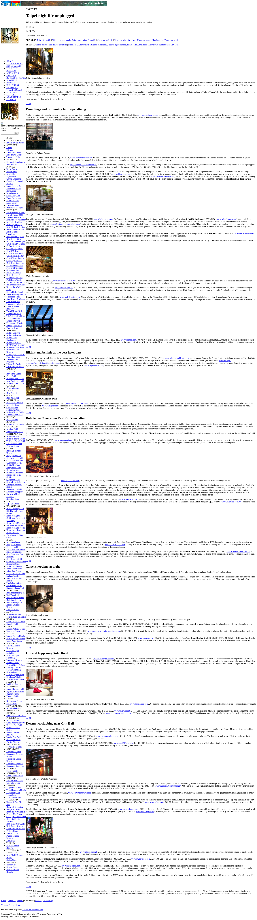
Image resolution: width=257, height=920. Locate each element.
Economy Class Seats (15, 354)
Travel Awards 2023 (15, 217)
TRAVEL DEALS (14, 90)
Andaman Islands (13, 542)
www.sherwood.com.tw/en (77, 403)
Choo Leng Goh (13, 196)
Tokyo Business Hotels (16, 617)
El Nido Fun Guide (14, 725)
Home (3, 900)
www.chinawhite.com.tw (81, 158)
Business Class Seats (15, 347)
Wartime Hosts (12, 328)
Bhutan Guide (12, 419)
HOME (9, 61)
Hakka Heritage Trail (15, 508)
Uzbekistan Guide (14, 443)
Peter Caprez (11, 171)
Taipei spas (76, 40)
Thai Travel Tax (13, 301)
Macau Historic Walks (15, 638)
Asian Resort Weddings (11, 233)
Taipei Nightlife (13, 792)
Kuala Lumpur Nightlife (12, 651)
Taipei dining (41, 45)
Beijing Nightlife (13, 455)
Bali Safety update (14, 602)
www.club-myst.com (145, 811)
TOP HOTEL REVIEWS (12, 69)
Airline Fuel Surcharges (11, 339)
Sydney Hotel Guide (15, 412)
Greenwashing (12, 270)
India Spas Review (14, 566)
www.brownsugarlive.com (79, 793)
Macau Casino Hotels (15, 636)
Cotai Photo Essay (14, 641)
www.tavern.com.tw (122, 711)
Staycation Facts (13, 297)
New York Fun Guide (15, 381)
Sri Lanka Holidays (14, 780)
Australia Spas (12, 405)
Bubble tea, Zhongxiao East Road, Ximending (87, 45)
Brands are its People (15, 143)
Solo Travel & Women (15, 299)
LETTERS (11, 95)
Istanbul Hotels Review (12, 846)
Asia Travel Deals (14, 155)
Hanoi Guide (11, 865)
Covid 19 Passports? (15, 253)
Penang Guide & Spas (15, 665)
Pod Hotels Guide (14, 280)
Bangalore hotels (13, 544)
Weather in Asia (13, 157)
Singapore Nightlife (14, 763)
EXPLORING (12, 85)
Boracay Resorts (13, 720)
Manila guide (157, 40)
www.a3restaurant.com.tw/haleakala (65, 224)
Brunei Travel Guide (15, 424)
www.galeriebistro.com (70, 297)
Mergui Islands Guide (15, 689)
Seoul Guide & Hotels (15, 622)
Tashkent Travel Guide (16, 441)
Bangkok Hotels (13, 809)
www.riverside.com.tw (231, 502)
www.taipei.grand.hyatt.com (177, 358)
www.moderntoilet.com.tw (238, 551)
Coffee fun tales (13, 246)
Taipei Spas (11, 795)
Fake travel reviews (14, 265)
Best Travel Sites (13, 239)
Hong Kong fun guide (141, 40)
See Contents (12, 771)
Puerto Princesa (13, 742)
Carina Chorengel (13, 179)
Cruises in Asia (12, 388)
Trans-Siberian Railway (12, 307)
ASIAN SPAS (12, 73)
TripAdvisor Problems (15, 316)
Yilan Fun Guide (13, 797)
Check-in (12, 900)
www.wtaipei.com (50, 406)
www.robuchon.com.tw (226, 219)
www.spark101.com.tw (123, 743)
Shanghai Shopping (14, 492)
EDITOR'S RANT (14, 63)
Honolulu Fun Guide (15, 378)
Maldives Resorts (13, 684)
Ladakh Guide (12, 576)
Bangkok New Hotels (15, 812)
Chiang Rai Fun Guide (16, 816)
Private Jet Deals (13, 364)
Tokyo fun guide (172, 40)
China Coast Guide (14, 460)
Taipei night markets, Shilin (120, 45)
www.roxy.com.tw (146, 638)
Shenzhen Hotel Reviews (13, 495)
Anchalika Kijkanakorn (11, 175)
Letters (9, 147)
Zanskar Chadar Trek (15, 588)
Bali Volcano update (15, 236)
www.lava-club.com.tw (154, 802)
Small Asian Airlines (15, 366)
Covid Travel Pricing (15, 258)
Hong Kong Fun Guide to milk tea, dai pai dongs (15, 518)
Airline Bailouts (13, 333)
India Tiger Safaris (14, 569)
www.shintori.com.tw (64, 288)
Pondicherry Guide (14, 583)
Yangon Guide (12, 696)
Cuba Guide (11, 376)
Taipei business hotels (61, 40)
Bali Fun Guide (13, 595)
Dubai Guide (11, 860)
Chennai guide (12, 547)
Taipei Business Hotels (16, 790)
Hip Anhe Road (140, 45)
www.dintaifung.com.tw (148, 115)
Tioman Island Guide (15, 679)
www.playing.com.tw (89, 852)
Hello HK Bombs (13, 273)
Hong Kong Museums (15, 523)
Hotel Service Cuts (14, 275)
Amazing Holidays (14, 224)
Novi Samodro (12, 200)
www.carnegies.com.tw (104, 659)
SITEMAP (11, 99)
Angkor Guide (12, 429)
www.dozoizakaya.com (245, 233)
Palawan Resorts (13, 739)
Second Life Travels (14, 292)
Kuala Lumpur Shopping (12, 656)
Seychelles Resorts (14, 747)
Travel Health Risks (14, 311)
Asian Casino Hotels (15, 229)
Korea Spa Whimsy (14, 277)
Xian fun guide (12, 499)
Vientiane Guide (13, 631)
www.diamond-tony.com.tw (163, 176)
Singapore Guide (13, 751)
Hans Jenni (11, 191)
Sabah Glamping (13, 670)
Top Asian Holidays (14, 304)
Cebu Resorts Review (15, 723)
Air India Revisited (14, 222)
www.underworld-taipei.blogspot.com (104, 631)
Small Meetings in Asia (16, 294)
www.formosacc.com (139, 704)
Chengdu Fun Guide (15, 458)
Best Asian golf (12, 398)
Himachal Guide (13, 564)
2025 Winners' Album (15, 212)
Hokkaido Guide (13, 614)
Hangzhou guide (13, 470)
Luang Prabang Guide (15, 629)
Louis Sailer (11, 203)
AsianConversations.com (32, 910)
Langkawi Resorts (14, 660)
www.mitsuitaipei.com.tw (64, 281)
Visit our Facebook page (11, 905)
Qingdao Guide (13, 480)
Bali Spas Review (14, 600)
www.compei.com (129, 340)
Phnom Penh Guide (14, 431)
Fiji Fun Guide (12, 504)
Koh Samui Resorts (14, 826)
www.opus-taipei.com (70, 480)
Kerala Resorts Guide (15, 573)
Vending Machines (14, 325)
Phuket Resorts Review (12, 837)
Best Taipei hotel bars (58, 45)
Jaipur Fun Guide (13, 571)
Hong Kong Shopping (15, 528)
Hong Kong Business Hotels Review (15, 531)
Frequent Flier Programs (12, 360)
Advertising (48, 900)
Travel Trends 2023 (14, 215)
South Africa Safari (14, 776)
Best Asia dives (12, 393)
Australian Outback (14, 403)
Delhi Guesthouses (14, 552)
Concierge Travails (14, 261)
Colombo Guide (13, 783)
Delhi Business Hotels (15, 549)
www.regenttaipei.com (93, 365)
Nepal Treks (11, 703)
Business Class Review (12, 351)
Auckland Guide (13, 708)
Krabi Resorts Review (15, 828)
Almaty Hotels (12, 436)
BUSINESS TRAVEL (16, 78)
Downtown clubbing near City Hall (163, 45)
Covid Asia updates (14, 248)
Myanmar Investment (15, 691)
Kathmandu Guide (14, 701)
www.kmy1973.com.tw (115, 544)
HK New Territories (14, 525)
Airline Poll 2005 (13, 342)
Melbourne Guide (13, 410)
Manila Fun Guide (14, 737)
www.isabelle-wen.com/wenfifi (83, 165)
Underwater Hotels (14, 323)
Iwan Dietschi (12, 193)
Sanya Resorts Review (16, 482)
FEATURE (11, 75)
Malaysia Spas (12, 662)
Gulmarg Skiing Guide (16, 561)
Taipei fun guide (44, 40)
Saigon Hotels (12, 867)
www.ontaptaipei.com (63, 440)
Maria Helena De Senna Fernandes (13, 187)
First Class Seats (13, 357)
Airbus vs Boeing (13, 335)
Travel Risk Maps (13, 313)
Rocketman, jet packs (15, 282)
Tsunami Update (13, 318)
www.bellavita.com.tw (103, 219)
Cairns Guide (12, 407)
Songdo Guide (12, 624)
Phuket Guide (12, 833)
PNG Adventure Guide (16, 715)
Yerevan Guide (12, 446)
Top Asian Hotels (13, 152)
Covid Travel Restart (15, 256)
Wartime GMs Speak (15, 208)
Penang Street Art (13, 667)
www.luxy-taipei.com (71, 866)
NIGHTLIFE (12, 87)
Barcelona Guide (13, 374)
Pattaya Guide (12, 831)
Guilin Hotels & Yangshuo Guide (13, 466)
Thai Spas (10, 841)
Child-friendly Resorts (15, 244)
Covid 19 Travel (13, 251)
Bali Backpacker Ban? (15, 593)
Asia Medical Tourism (15, 227)
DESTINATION (13, 66)
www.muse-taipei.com (140, 859)
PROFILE (10, 83)
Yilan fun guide (89, 40)
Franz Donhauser (13, 198)
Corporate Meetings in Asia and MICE (15, 163)
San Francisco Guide (15, 383)
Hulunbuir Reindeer (14, 472)
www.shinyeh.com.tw (121, 174)
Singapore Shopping (15, 766)
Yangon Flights (12, 694)
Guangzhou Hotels (14, 463)
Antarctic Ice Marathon (16, 220)
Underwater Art (13, 321)
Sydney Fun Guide (14, 415)
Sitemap (9, 150)
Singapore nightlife (122, 40)
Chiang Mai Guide (14, 814)
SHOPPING (11, 80)
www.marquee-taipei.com (107, 736)
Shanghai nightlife (105, 40)
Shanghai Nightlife (14, 489)
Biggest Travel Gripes (15, 241)
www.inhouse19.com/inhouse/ (168, 786)
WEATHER (11, 92)
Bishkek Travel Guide (15, 439)
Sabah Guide (11, 672)
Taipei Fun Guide (13, 788)
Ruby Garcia (11, 169)
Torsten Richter (12, 205)
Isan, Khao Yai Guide (15, 824)
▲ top (28, 103)
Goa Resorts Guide (14, 559)
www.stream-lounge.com (128, 809)
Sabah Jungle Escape (15, 674)
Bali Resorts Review (15, 597)
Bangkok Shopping (14, 807)
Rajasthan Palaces (14, 585)
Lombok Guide (12, 609)
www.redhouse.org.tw (127, 499)
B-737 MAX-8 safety (15, 345)
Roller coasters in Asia (15, 285)
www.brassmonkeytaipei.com (118, 713)
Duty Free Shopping (15, 263)
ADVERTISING (13, 97)
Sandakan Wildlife (14, 677)
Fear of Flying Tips (14, 268)
